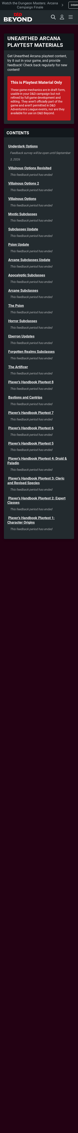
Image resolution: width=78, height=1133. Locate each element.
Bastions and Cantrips (25, 397)
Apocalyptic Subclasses (26, 275)
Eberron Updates (21, 336)
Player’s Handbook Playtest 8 (31, 382)
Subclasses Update (23, 229)
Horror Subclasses (22, 321)
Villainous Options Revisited (29, 168)
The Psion (16, 306)
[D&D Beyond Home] (17, 17)
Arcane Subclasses (23, 290)
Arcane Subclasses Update (29, 260)
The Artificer (18, 367)
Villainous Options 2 (23, 183)
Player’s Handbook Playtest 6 (31, 428)
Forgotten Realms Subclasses (31, 352)
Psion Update (18, 244)
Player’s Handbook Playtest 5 (31, 443)
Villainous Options (22, 199)
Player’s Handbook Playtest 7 (31, 413)
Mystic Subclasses (22, 214)
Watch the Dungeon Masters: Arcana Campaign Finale (30, 5)
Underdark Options (23, 146)
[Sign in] (62, 17)
